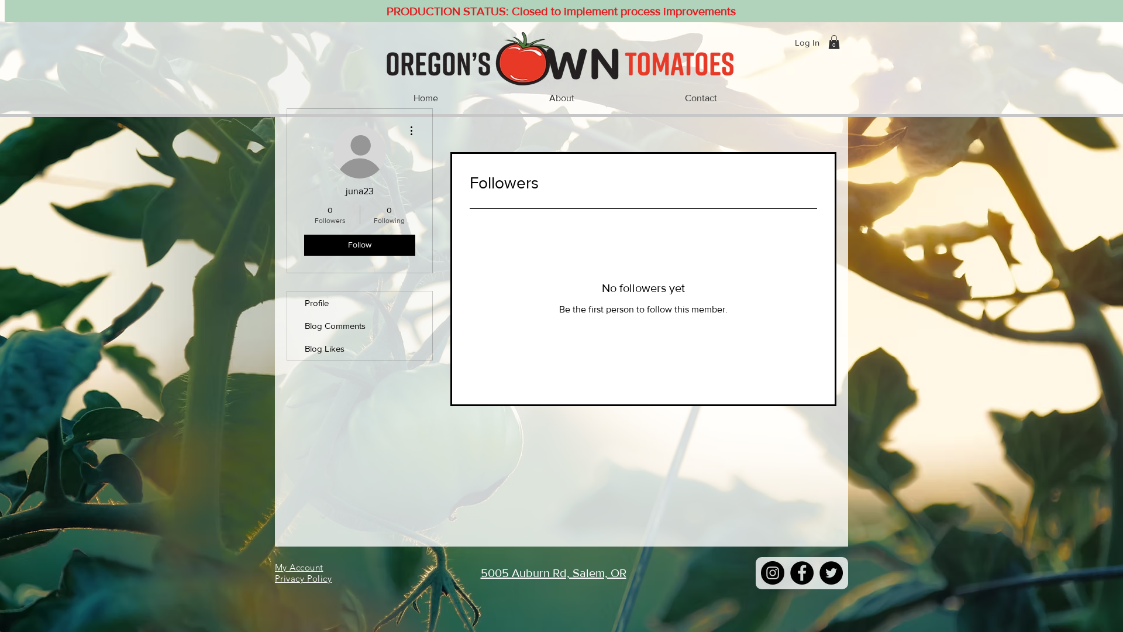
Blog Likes (325, 348)
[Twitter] (831, 573)
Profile (317, 303)
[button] (834, 42)
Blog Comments (335, 326)
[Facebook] (802, 573)
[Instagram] (772, 573)
